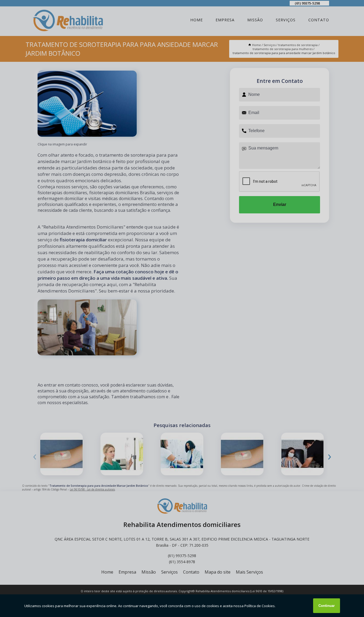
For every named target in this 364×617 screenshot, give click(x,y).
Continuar (326, 606)
